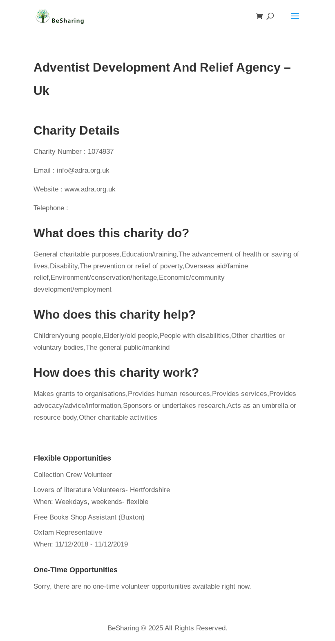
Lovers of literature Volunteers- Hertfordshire (102, 490)
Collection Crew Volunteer (73, 475)
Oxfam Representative (68, 532)
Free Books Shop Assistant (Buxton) (89, 517)
